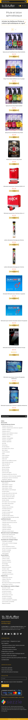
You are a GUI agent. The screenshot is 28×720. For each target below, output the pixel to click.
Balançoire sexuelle (6, 567)
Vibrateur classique (6, 429)
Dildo (3, 453)
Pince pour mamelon (7, 570)
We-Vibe (4, 443)
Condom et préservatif (7, 512)
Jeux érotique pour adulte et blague (10, 586)
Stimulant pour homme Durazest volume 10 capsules (14, 320)
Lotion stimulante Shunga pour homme (14, 267)
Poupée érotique (6, 513)
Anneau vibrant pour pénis (8, 496)
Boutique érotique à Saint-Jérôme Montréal (13, 645)
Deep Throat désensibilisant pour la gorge (14, 78)
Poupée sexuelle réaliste (7, 515)
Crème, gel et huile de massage (9, 543)
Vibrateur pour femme (7, 426)
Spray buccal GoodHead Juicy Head (14, 132)
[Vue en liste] (15, 29)
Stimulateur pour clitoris (8, 448)
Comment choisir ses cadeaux (9, 655)
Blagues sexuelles (6, 603)
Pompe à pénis (5, 491)
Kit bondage (5, 563)
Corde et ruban (5, 569)
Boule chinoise (5, 469)
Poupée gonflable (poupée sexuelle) (10, 517)
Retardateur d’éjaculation (8, 498)
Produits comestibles (7, 598)
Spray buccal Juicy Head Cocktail (14, 105)
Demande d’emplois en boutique (9, 672)
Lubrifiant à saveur (6, 526)
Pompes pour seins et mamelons (10, 477)
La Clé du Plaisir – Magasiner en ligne (10, 641)
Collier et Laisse (5, 558)
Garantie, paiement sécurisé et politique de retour (14, 657)
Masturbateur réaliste (7, 486)
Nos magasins (4, 643)
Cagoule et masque (6, 572)
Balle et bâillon (5, 565)
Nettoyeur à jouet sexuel (8, 531)
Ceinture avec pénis (6, 472)
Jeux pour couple (6, 587)
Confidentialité (5, 659)
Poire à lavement (6, 505)
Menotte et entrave (6, 562)
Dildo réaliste (5, 457)
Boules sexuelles (6, 467)
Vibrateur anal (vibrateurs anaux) (9, 433)
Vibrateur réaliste (6, 436)
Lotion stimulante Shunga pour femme (14, 240)
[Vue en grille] (12, 29)
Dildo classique (5, 455)
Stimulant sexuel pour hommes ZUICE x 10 (14, 186)
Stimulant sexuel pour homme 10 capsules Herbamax (14, 378)
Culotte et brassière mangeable (9, 599)
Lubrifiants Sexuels (6, 519)
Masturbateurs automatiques (9, 489)
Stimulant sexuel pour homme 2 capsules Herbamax (14, 405)
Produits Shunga (6, 551)
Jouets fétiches (5, 555)
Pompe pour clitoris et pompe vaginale (11, 476)
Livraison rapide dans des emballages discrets (12, 653)
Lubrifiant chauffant (6, 527)
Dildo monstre (5, 465)
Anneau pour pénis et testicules (9, 493)
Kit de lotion (5, 544)
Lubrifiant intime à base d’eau (9, 520)
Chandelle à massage (7, 541)
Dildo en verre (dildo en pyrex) (9, 460)
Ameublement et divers (7, 574)
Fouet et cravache (6, 560)
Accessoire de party (6, 591)
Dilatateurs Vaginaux (7, 479)
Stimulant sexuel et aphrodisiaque (9, 532)
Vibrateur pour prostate (7, 507)
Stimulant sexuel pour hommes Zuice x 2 (14, 213)
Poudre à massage (6, 550)
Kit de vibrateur (5, 446)
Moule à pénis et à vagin (8, 589)
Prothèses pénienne (6, 508)
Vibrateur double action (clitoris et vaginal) (12, 427)
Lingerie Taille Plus (6, 579)
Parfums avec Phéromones (8, 534)
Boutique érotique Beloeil (8, 647)
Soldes (2, 421)
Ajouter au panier (14, 164)
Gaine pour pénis (6, 510)
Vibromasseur (5, 553)
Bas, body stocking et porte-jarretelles (11, 582)
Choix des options (14, 56)
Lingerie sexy (4, 575)
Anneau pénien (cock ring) (8, 495)
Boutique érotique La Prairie (9, 649)
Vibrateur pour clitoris (7, 434)
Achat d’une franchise (6, 669)
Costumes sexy (5, 581)
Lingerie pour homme (7, 584)
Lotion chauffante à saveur (8, 546)
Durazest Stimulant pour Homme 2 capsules (14, 293)
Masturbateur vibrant (7, 488)
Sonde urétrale (5, 500)
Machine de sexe (6, 556)
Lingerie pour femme (7, 577)
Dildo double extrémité (7, 462)
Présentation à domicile (7, 651)
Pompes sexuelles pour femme (9, 474)
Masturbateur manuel (7, 484)
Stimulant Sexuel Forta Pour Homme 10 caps (14, 347)
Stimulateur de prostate (7, 503)
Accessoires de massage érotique (9, 539)
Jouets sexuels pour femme (8, 424)
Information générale (6, 667)
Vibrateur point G (6, 431)
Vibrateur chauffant (6, 440)
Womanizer (5, 445)
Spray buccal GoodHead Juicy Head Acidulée (14, 52)
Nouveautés (4, 422)
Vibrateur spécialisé (6, 441)
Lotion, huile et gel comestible (9, 548)
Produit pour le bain (7, 593)
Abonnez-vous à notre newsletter (12, 682)
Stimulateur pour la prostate (9, 501)
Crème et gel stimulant (7, 536)
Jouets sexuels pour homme (8, 481)
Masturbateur (5, 482)
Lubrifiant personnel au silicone (9, 522)
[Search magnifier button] (25, 1)
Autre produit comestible (8, 601)
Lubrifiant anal (5, 524)
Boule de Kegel (5, 470)
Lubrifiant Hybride (6, 529)
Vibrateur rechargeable (7, 438)
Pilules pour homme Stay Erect (14, 159)
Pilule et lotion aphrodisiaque (9, 538)
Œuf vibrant (5, 450)
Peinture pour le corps (7, 594)
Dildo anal (4, 458)
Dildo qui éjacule (6, 464)
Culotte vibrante (6, 452)
